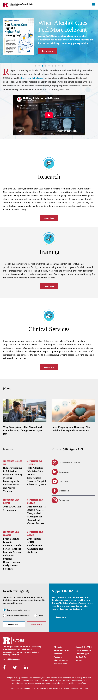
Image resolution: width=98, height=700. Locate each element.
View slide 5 (49, 66)
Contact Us (81, 657)
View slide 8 (59, 66)
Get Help (79, 660)
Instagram (64, 500)
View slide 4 (45, 66)
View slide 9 (62, 66)
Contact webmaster (81, 688)
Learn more (47, 56)
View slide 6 (52, 66)
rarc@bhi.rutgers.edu (12, 659)
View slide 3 (42, 66)
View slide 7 (55, 66)
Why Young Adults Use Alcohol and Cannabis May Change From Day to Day (22, 430)
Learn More (49, 218)
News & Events (60, 663)
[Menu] (93, 5)
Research (58, 653)
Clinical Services (61, 660)
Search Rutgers (82, 653)
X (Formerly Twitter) (69, 462)
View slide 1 (35, 66)
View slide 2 (39, 66)
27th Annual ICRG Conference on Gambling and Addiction (35, 545)
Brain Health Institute (32, 77)
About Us (58, 647)
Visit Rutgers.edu (83, 650)
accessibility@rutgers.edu (22, 683)
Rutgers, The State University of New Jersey (41, 688)
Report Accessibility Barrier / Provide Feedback (63, 683)
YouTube (63, 481)
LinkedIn (64, 472)
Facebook (64, 490)
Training (58, 657)
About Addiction (61, 650)
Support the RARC (83, 647)
